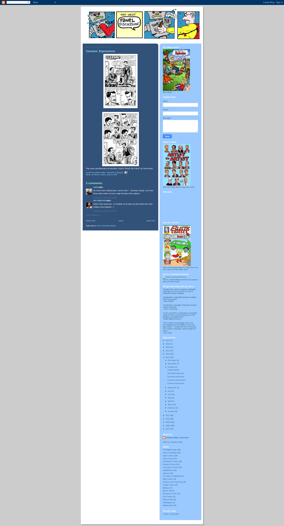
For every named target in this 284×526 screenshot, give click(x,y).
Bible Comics (168, 479)
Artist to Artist (112, 175)
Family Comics (169, 485)
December (172, 360)
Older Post (150, 221)
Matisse (166, 488)
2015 (168, 347)
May (170, 398)
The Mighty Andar (170, 450)
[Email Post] (125, 172)
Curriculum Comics (170, 467)
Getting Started (173, 370)
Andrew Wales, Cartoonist (177, 438)
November (172, 364)
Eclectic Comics (169, 464)
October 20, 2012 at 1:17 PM (104, 211)
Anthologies (167, 502)
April (170, 401)
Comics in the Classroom (173, 482)
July (170, 391)
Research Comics (170, 494)
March (170, 405)
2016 (168, 344)
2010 (168, 419)
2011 (168, 415)
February (172, 408)
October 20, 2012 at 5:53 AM (104, 198)
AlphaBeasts (168, 470)
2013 (168, 354)
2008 (168, 426)
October (171, 367)
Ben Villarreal (99, 200)
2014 (168, 351)
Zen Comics (168, 497)
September (172, 388)
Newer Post (90, 221)
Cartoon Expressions (175, 383)
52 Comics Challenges (172, 476)
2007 (168, 429)
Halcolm (166, 473)
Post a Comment (92, 215)
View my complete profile (173, 442)
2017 (168, 340)
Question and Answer (175, 377)
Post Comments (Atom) (106, 226)
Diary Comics (168, 456)
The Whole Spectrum (175, 373)
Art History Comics (99, 175)
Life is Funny (168, 459)
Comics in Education (171, 514)
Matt (95, 187)
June (170, 394)
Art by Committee (170, 453)
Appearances (168, 505)
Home (120, 221)
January (171, 411)
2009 (168, 422)
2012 (168, 357)
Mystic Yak (167, 491)
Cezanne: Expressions (176, 380)
